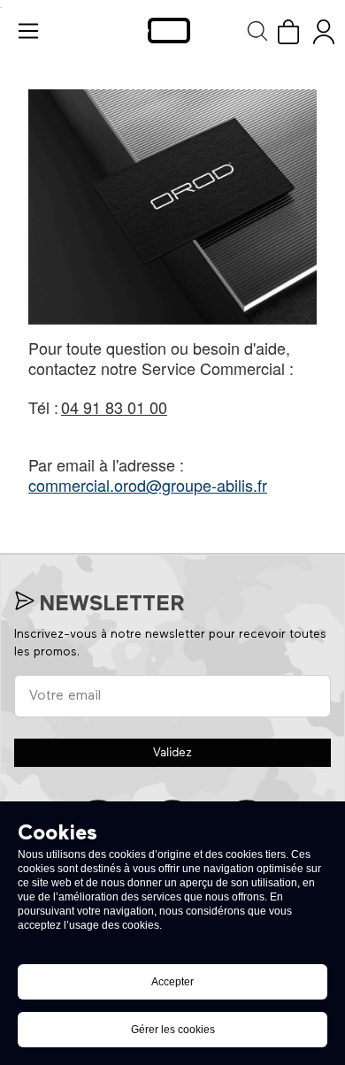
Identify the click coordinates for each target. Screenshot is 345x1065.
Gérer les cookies (173, 1029)
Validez (172, 753)
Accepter (172, 982)
